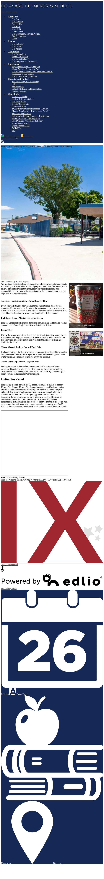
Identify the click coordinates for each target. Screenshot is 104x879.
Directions (57, 863)
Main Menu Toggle (9, 12)
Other (14, 39)
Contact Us (17, 24)
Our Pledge (17, 29)
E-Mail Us (16, 128)
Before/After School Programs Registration (30, 116)
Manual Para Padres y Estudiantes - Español (31, 111)
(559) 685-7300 (46, 480)
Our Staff (16, 26)
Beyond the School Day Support (26, 66)
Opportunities (18, 31)
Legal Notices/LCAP (21, 126)
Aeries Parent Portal (20, 123)
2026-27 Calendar (19, 96)
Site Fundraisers (19, 36)
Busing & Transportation (22, 99)
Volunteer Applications (21, 113)
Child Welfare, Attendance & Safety (27, 121)
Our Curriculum (19, 54)
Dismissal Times (19, 101)
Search (2, 141)
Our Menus (17, 49)
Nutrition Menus (19, 106)
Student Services (19, 91)
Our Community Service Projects (26, 34)
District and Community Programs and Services (32, 71)
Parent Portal (21, 694)
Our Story (16, 19)
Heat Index (28, 136)
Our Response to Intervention (24, 61)
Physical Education (20, 56)
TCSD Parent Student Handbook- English (30, 109)
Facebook (2, 567)
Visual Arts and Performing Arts (25, 69)
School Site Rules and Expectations (27, 89)
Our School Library (20, 59)
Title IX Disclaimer (9, 564)
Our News (16, 46)
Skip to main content (10, 2)
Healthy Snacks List (20, 104)
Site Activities (18, 86)
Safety (14, 84)
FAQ (14, 130)
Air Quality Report (12, 136)
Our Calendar (18, 44)
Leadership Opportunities (23, 74)
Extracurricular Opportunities (24, 76)
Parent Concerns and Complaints (26, 118)
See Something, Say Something (25, 81)
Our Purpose (17, 22)
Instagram (2, 570)
